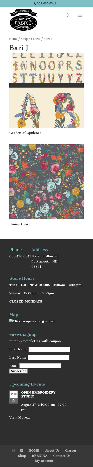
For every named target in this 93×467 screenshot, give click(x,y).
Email (13, 366)
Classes (71, 450)
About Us (52, 450)
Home (13, 39)
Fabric (35, 39)
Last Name (18, 357)
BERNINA (39, 456)
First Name (18, 349)
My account (44, 461)
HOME (34, 450)
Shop (24, 39)
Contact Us (61, 456)
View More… (19, 417)
